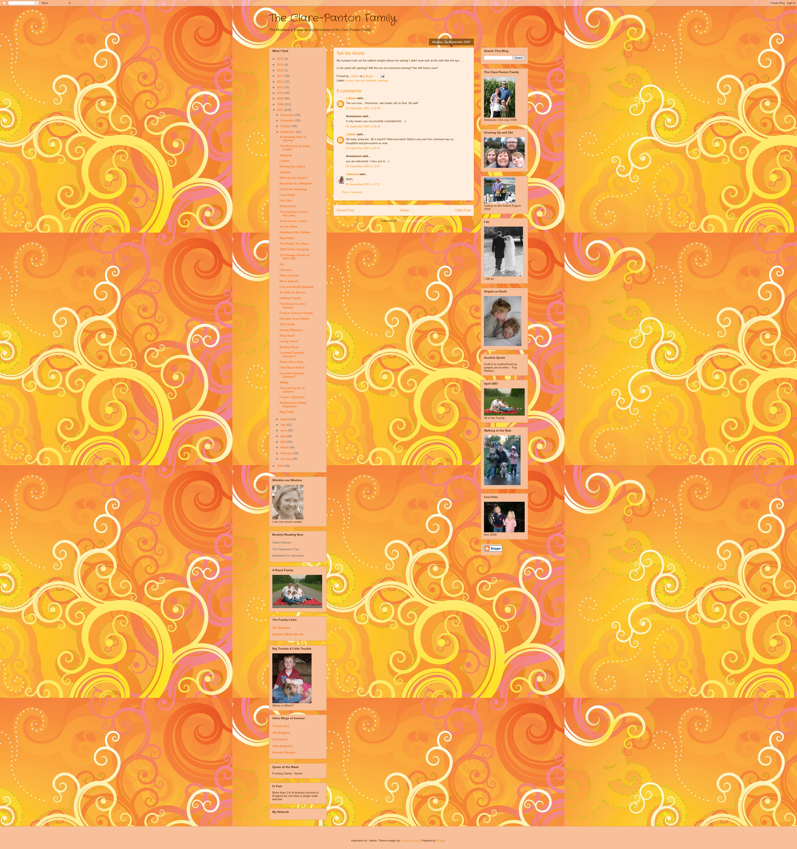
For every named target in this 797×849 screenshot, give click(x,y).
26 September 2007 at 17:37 (363, 184)
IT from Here (280, 726)
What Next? (287, 335)
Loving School (289, 341)
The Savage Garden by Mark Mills (295, 256)
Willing (284, 382)
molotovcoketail (410, 840)
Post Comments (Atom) (412, 220)
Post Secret (279, 739)
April (283, 441)
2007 (280, 110)
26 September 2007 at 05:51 (363, 148)
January (286, 458)
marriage (382, 80)
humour (359, 80)
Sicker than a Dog (291, 361)
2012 (280, 81)
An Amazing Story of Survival (293, 138)
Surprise (285, 172)
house (349, 80)
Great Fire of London (293, 221)
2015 (280, 64)
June (284, 430)
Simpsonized (288, 206)
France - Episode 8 (292, 397)
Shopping (286, 155)
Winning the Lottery (292, 166)
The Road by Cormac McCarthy (294, 213)
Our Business (281, 627)
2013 (280, 75)
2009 (280, 98)
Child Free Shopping (293, 189)
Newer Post (345, 210)
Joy (282, 264)
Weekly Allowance (291, 330)
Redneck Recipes (283, 752)
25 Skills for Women (293, 292)
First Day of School (292, 367)
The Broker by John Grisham (293, 305)
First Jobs (286, 200)
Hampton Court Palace (294, 318)
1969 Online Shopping (294, 249)
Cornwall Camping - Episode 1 (293, 375)
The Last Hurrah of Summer (292, 389)
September (288, 132)
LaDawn (351, 98)
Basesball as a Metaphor (296, 183)
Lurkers (285, 160)
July (283, 424)
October (286, 126)
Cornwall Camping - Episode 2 (293, 354)
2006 (280, 465)
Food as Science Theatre (296, 313)
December (287, 115)
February (286, 453)
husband (370, 80)
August (285, 419)
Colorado (286, 269)
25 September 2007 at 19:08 (363, 108)
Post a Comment (352, 192)
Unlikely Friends (290, 298)
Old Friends (287, 324)
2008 (280, 104)
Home (404, 210)
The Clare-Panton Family (332, 18)
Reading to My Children (295, 232)
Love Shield (287, 194)
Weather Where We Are (287, 634)
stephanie (352, 174)
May (283, 436)
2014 (280, 70)
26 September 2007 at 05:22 (363, 126)
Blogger (440, 840)
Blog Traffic (287, 411)
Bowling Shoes (289, 347)
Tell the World (288, 226)
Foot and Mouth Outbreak (297, 286)
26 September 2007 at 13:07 (363, 166)
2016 (280, 58)
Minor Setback (289, 281)
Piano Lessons (289, 275)
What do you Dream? (294, 177)
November (287, 120)
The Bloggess (281, 732)
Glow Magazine (282, 746)
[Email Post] (382, 76)
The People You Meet (294, 243)
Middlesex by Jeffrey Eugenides (293, 404)
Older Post (463, 210)
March (285, 447)
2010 (280, 92)
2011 (280, 87)
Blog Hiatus (287, 238)
